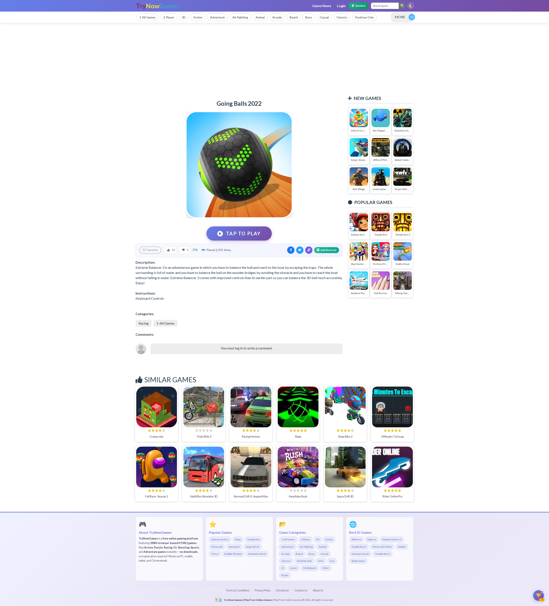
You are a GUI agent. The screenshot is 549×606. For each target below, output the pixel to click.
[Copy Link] (308, 250)
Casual (324, 553)
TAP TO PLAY (243, 233)
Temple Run (253, 539)
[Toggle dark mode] (410, 6)
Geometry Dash (257, 553)
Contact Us (301, 590)
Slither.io (356, 539)
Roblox (402, 546)
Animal (322, 546)
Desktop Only (304, 560)
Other (325, 568)
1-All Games (165, 323)
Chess (215, 553)
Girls (321, 560)
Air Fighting (306, 546)
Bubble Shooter (233, 553)
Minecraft (217, 546)
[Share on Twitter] (299, 250)
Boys (312, 553)
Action (329, 539)
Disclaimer (282, 590)
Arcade (285, 553)
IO (282, 568)
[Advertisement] (274, 59)
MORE (400, 17)
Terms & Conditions (237, 590)
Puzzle (284, 575)
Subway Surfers (220, 539)
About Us (318, 590)
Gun (332, 560)
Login (341, 6)
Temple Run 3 (382, 553)
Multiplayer (309, 568)
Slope (238, 539)
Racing (144, 323)
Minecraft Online (382, 546)
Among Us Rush (360, 553)
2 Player (305, 539)
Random (358, 5)
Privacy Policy (263, 590)
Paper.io (371, 539)
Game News (321, 6)
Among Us (234, 546)
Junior (293, 568)
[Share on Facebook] (290, 250)
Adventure (287, 546)
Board (299, 553)
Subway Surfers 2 (392, 539)
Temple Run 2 (359, 546)
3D (317, 539)
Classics (286, 560)
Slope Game (358, 560)
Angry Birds (252, 546)
